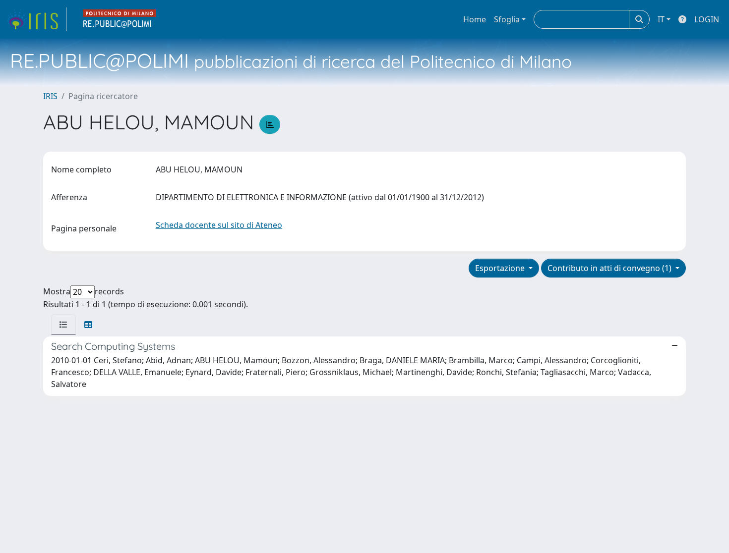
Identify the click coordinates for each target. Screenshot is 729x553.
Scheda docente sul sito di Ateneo (219, 225)
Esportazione (501, 268)
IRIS (50, 96)
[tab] (63, 324)
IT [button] (661, 19)
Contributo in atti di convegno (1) (610, 268)
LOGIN (706, 19)
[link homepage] (36, 19)
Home (474, 19)
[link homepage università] (120, 19)
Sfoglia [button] (507, 19)
